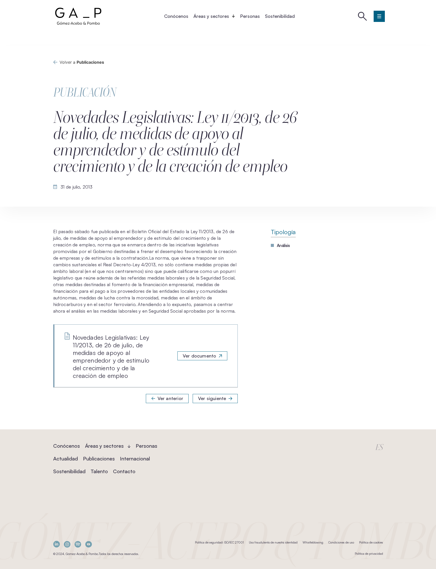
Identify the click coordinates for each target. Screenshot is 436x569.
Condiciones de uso (341, 542)
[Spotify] (78, 544)
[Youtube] (88, 544)
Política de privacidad (369, 553)
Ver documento (199, 356)
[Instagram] (67, 544)
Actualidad (65, 458)
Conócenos (176, 16)
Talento (99, 471)
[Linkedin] (56, 544)
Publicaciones (99, 458)
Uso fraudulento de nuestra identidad (273, 542)
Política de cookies (371, 542)
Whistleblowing (313, 542)
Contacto (124, 471)
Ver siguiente (212, 398)
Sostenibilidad (280, 16)
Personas (250, 16)
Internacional (135, 458)
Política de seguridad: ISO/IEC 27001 (219, 542)
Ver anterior (170, 398)
